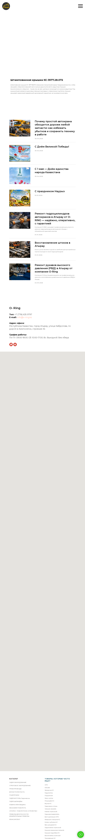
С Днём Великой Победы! (52, 146)
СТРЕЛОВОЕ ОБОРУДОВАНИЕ (20, 785)
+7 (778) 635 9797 (23, 314)
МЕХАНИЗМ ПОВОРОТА (17, 808)
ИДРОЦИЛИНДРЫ (16, 801)
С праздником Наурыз (50, 191)
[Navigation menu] (80, 6)
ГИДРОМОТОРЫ (15, 798)
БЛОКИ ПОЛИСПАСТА (17, 792)
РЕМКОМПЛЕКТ (14, 819)
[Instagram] (15, 344)
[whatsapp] (11, 344)
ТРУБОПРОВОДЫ (15, 789)
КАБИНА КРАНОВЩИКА (17, 804)
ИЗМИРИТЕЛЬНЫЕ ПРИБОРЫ (19, 816)
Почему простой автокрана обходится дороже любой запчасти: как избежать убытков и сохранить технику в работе (55, 128)
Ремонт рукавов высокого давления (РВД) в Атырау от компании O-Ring (53, 268)
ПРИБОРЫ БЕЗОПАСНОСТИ (18, 814)
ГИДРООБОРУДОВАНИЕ (17, 782)
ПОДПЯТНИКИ (14, 795)
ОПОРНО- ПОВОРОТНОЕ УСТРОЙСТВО (23, 811)
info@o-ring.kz (24, 317)
